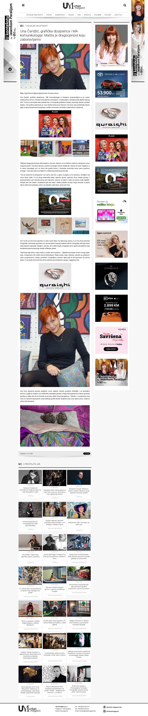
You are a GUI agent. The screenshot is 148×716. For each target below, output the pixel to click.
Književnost (60, 15)
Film (79, 15)
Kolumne (97, 15)
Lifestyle (118, 15)
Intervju (87, 15)
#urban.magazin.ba (114, 707)
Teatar (49, 15)
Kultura (108, 15)
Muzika (71, 15)
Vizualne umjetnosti (34, 15)
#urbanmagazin (112, 711)
